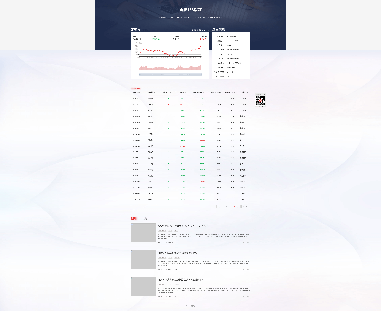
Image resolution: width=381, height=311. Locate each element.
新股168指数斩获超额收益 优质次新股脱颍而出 (180, 279)
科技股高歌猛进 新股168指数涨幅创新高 (177, 252)
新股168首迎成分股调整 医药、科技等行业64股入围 (183, 225)
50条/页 (245, 206)
